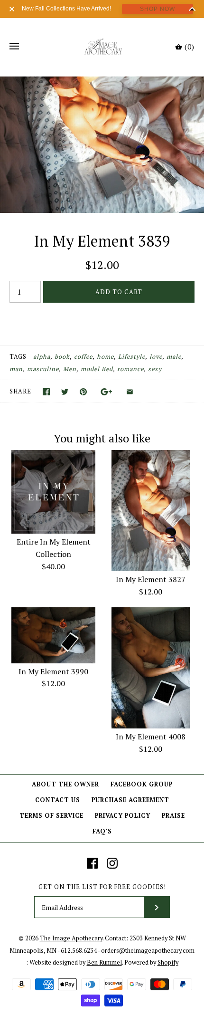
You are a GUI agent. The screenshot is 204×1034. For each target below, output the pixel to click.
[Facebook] (92, 863)
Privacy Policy (122, 816)
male (174, 357)
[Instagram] (112, 863)
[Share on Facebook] (46, 391)
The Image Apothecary (71, 938)
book (62, 357)
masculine (43, 369)
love (155, 357)
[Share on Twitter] (64, 391)
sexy (155, 369)
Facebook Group (142, 784)
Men (69, 369)
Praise (173, 816)
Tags (18, 357)
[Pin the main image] (83, 391)
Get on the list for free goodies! (102, 887)
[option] (102, 145)
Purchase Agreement (130, 800)
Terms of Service (51, 816)
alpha (41, 357)
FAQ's (102, 831)
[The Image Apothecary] (102, 46)
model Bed (97, 369)
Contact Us (57, 800)
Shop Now (157, 9)
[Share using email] (129, 391)
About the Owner (65, 784)
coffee (83, 357)
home (105, 357)
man (16, 369)
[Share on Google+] (106, 391)
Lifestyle (131, 357)
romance (130, 369)
